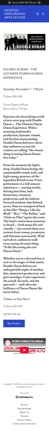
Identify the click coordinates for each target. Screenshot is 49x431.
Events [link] (24, 404)
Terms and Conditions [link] (24, 423)
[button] (37, 14)
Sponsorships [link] (24, 408)
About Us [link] (24, 412)
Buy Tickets (14, 323)
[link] (18, 17)
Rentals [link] (24, 416)
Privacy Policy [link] (24, 420)
